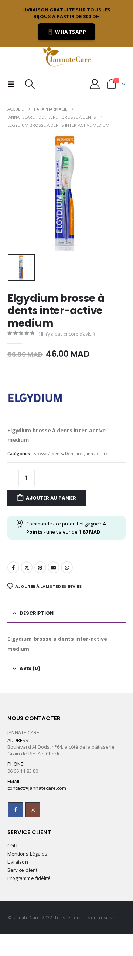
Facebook (13, 567)
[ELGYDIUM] (35, 398)
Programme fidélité (29, 878)
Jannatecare (96, 453)
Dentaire (73, 453)
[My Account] (95, 84)
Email (53, 567)
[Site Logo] (66, 57)
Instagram (32, 809)
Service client (22, 870)
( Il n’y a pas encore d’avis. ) (66, 334)
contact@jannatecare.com (36, 788)
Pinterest (40, 567)
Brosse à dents (48, 453)
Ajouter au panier (51, 497)
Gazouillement (27, 567)
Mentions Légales (27, 853)
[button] (13, 84)
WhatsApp (67, 567)
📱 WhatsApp (66, 31)
